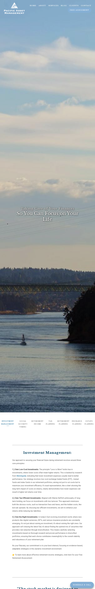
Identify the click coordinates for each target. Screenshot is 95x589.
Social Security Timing (23, 424)
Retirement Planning (63, 422)
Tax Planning (50, 422)
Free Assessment (79, 10)
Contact (86, 5)
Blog (64, 5)
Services (53, 5)
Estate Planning (89, 422)
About (42, 5)
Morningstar (21, 476)
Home (33, 5)
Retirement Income (38, 422)
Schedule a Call (82, 585)
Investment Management (7, 422)
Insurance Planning (77, 422)
